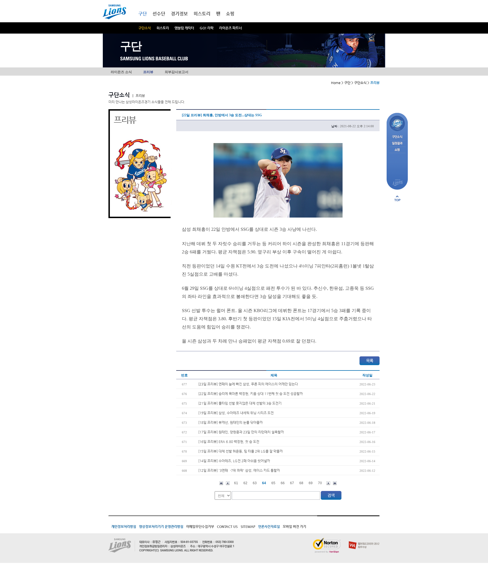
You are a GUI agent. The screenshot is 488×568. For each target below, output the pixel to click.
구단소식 (144, 28)
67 (292, 483)
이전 (228, 483)
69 (311, 483)
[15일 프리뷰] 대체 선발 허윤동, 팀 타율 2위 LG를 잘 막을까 (240, 451)
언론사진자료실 (269, 526)
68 (301, 483)
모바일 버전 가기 (294, 526)
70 (320, 483)
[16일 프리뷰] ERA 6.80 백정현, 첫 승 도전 (228, 442)
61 (236, 483)
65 (273, 483)
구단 (142, 13)
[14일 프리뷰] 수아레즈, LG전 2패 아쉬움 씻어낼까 (234, 461)
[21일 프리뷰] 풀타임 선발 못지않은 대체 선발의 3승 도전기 (240, 403)
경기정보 (179, 13)
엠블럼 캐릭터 (184, 28)
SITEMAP (248, 526)
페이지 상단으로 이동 (397, 198)
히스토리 (162, 28)
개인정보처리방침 (123, 526)
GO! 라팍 (206, 28)
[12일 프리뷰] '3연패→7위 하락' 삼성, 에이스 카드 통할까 (239, 470)
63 (255, 483)
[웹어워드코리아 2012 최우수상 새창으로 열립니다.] (364, 540)
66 (283, 483)
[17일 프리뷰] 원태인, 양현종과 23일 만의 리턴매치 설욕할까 (241, 432)
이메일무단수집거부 (200, 526)
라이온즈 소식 (121, 72)
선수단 (158, 13)
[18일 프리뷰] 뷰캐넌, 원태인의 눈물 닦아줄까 (230, 422)
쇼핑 (230, 13)
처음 (221, 483)
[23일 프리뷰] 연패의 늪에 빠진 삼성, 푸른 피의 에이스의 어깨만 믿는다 (248, 384)
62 (245, 483)
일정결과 (397, 143)
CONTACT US (227, 526)
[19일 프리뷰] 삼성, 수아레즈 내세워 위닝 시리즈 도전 (236, 413)
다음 (328, 483)
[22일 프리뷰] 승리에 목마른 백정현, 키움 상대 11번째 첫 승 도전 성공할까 (250, 394)
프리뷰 (148, 72)
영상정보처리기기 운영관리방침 (161, 526)
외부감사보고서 (176, 72)
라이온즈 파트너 (230, 28)
